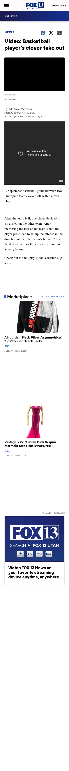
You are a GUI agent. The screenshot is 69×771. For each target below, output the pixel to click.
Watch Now (58, 6)
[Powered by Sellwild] (59, 513)
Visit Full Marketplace (52, 296)
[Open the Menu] (6, 5)
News (9, 32)
